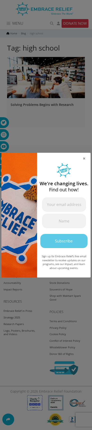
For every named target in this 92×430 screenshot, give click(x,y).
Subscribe (64, 241)
